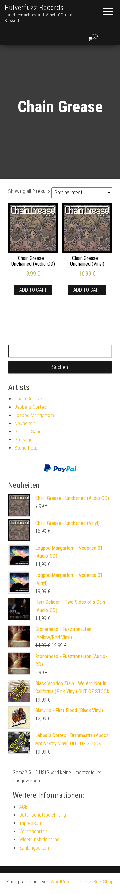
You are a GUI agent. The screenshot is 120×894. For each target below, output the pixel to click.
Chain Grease (28, 399)
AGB (23, 807)
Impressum (30, 823)
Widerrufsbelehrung (39, 839)
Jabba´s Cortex (30, 407)
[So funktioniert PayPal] (60, 468)
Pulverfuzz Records (34, 8)
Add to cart (33, 290)
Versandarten (33, 831)
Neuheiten (24, 423)
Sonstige (23, 440)
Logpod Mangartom (34, 415)
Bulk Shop (103, 882)
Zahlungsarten (34, 848)
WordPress (62, 882)
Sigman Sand (28, 432)
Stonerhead (26, 448)
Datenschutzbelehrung (42, 815)
